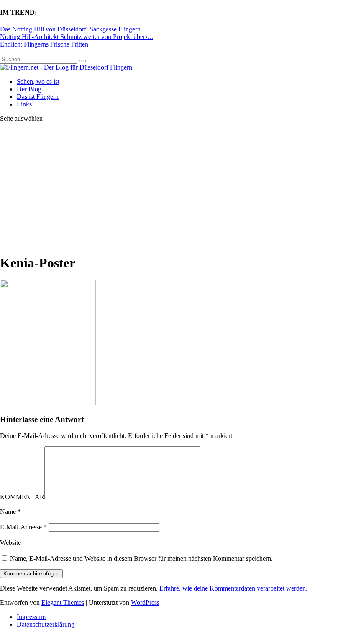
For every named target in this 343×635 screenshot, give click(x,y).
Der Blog (29, 89)
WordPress (145, 602)
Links (24, 104)
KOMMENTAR (22, 496)
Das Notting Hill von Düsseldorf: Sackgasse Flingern (70, 29)
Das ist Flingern (38, 96)
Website (10, 542)
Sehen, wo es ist (38, 81)
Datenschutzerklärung (45, 624)
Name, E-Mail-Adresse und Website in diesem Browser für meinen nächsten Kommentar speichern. (141, 558)
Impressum (31, 616)
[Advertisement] (171, 187)
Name (10, 511)
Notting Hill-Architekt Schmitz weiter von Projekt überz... (76, 36)
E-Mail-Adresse (23, 527)
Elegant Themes (62, 602)
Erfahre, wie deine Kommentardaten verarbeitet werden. (233, 588)
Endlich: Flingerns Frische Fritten (44, 44)
